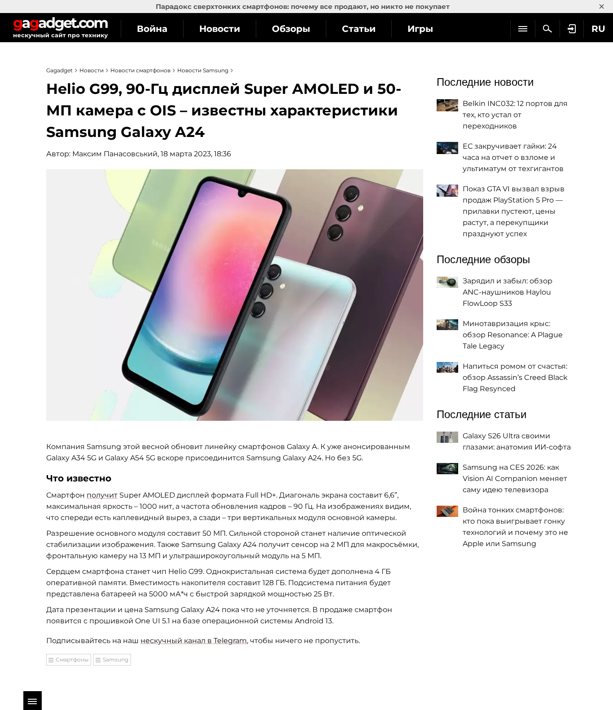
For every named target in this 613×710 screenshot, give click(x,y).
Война (152, 28)
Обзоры (291, 28)
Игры (420, 28)
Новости (219, 28)
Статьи (359, 28)
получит (102, 495)
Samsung (115, 659)
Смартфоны (72, 659)
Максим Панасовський (115, 154)
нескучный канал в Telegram (193, 640)
